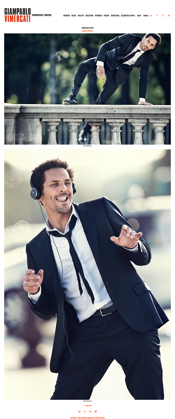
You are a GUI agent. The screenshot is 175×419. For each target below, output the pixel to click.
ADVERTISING (115, 15)
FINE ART (106, 15)
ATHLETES (81, 15)
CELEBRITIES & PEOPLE (128, 15)
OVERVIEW (66, 15)
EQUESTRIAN (89, 15)
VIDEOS (73, 15)
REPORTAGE (98, 15)
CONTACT (146, 15)
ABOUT (139, 15)
